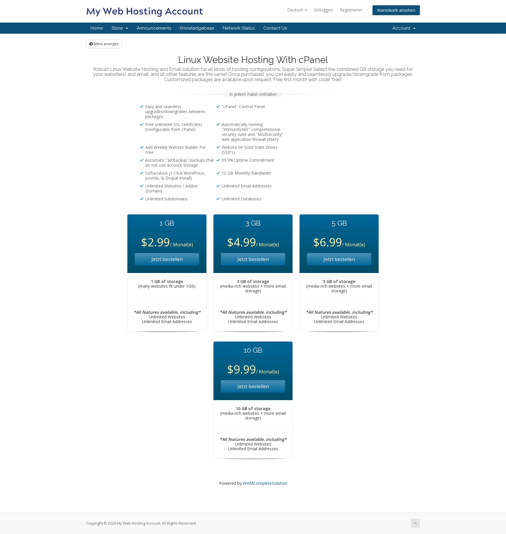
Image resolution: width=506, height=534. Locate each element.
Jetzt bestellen (167, 259)
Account (402, 28)
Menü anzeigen (106, 43)
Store (118, 28)
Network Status (238, 28)
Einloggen (323, 10)
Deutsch (295, 10)
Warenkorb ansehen (396, 10)
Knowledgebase (197, 28)
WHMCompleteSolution (265, 483)
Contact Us (275, 28)
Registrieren (351, 10)
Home (96, 28)
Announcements (154, 28)
